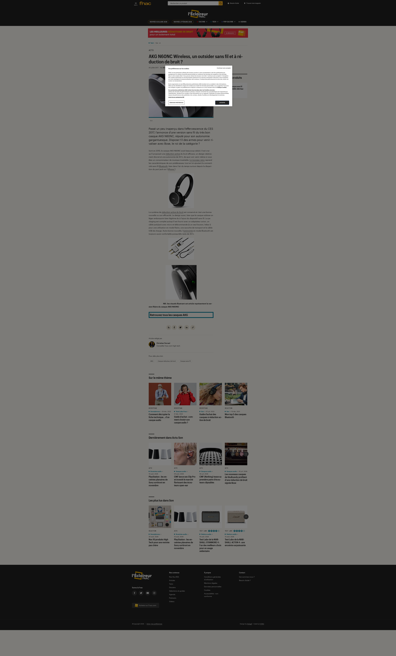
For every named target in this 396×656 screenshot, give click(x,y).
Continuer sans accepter (224, 68)
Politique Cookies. (221, 87)
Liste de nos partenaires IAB (176, 97)
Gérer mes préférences (176, 102)
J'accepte (222, 102)
